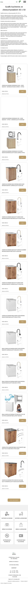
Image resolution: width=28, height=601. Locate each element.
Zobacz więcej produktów (14, 500)
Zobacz (22, 91)
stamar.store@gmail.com (14, 575)
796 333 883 (14, 576)
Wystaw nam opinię (14, 564)
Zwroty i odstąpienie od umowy (6, 583)
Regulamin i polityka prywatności (14, 581)
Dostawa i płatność (24, 581)
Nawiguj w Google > (14, 561)
